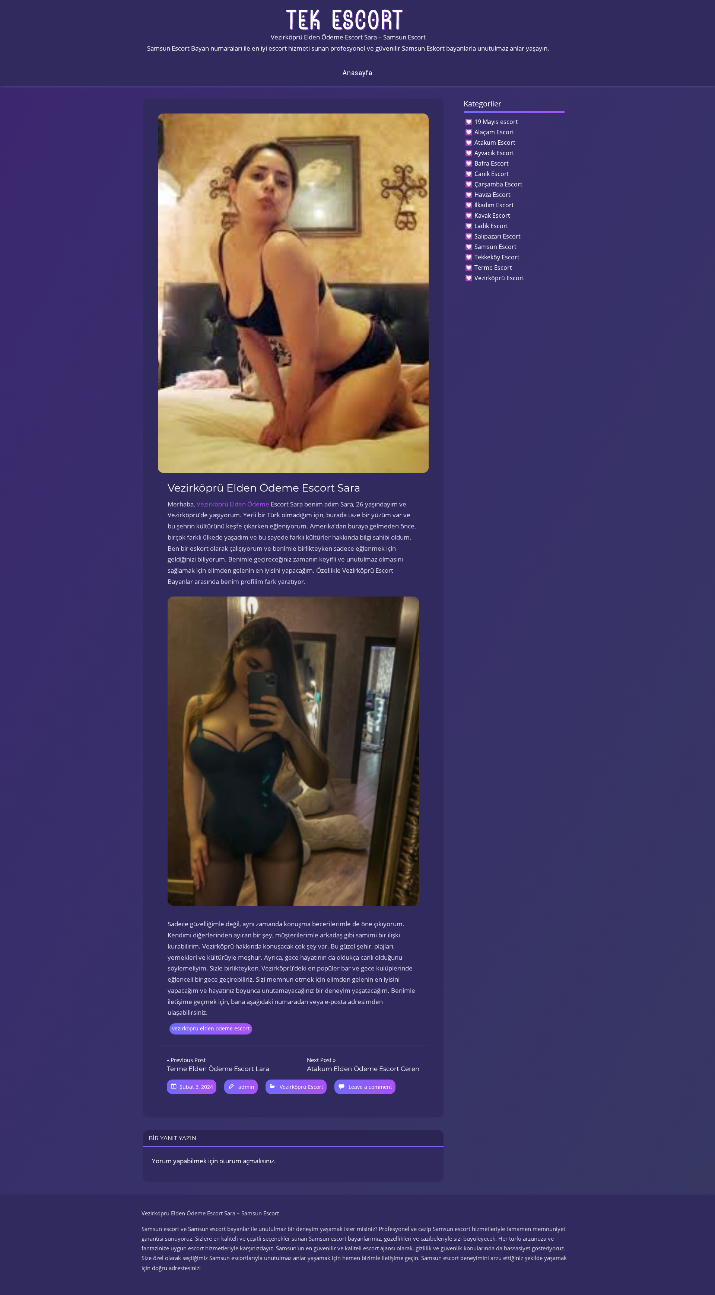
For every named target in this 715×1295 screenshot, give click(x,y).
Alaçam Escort (494, 132)
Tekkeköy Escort (496, 257)
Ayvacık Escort (494, 153)
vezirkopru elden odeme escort (211, 1028)
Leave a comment (370, 1086)
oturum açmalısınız (246, 1161)
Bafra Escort (491, 163)
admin (246, 1086)
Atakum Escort (494, 142)
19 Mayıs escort (496, 122)
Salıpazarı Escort (497, 236)
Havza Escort (492, 195)
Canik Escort (491, 174)
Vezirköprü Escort (301, 1086)
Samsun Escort (495, 247)
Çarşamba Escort (498, 184)
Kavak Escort (492, 215)
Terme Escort (493, 267)
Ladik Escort (491, 226)
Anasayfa (357, 73)
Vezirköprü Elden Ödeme (233, 504)
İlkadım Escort (494, 205)
